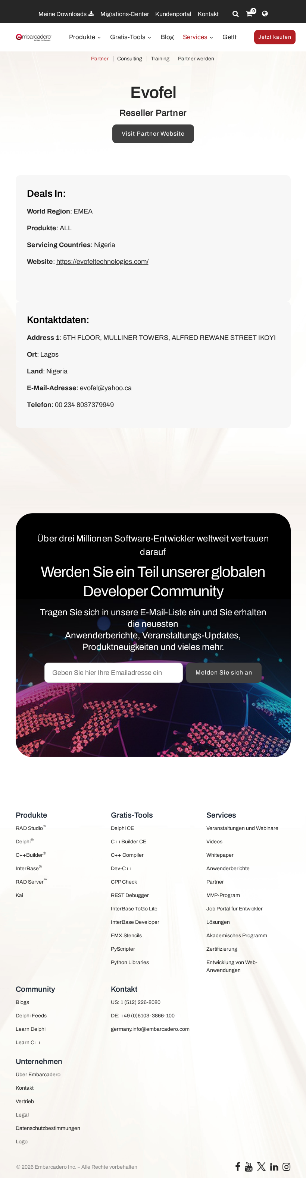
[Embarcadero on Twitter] (261, 1166)
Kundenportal (173, 14)
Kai (19, 895)
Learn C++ (28, 1042)
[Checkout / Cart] (249, 14)
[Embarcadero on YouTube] (249, 1168)
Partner (100, 58)
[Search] (235, 14)
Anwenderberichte (228, 868)
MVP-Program (223, 895)
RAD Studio (31, 827)
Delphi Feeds (31, 1015)
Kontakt (208, 14)
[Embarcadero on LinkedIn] (274, 1168)
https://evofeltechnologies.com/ (102, 261)
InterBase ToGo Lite (134, 909)
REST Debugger (130, 895)
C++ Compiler (127, 855)
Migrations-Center (124, 14)
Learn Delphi (31, 1029)
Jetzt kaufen (274, 37)
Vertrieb (25, 1101)
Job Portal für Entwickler (234, 909)
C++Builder (31, 854)
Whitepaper (220, 855)
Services (196, 37)
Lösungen (218, 922)
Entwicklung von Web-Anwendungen (231, 966)
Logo (22, 1141)
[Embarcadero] (34, 37)
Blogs (22, 1002)
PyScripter (123, 949)
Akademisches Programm (236, 935)
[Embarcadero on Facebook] (237, 1168)
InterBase (29, 868)
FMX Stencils (126, 935)
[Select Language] (265, 14)
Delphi (25, 841)
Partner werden (196, 58)
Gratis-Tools (128, 37)
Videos (214, 841)
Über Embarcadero (38, 1074)
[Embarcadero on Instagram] (286, 1168)
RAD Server (31, 881)
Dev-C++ (121, 868)
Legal (22, 1115)
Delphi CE (122, 828)
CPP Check (124, 882)
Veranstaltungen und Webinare (242, 828)
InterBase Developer (135, 922)
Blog (167, 37)
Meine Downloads (63, 14)
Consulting (129, 58)
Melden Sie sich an (224, 672)
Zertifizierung (221, 949)
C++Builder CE (128, 841)
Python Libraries (130, 962)
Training (160, 58)
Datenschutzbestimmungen (48, 1128)
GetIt (229, 37)
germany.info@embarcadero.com (150, 1029)
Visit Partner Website (153, 133)
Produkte (83, 37)
